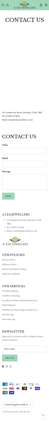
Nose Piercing (8, 319)
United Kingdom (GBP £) (16, 404)
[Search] (8, 5)
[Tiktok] (11, 366)
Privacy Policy (9, 259)
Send (8, 196)
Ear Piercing (7, 314)
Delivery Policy (9, 264)
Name (5, 145)
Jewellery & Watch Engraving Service (19, 310)
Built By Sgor (25, 412)
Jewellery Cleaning (11, 295)
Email (5, 158)
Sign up (9, 358)
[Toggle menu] (3, 5)
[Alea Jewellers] (24, 5)
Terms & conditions (11, 274)
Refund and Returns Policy (14, 269)
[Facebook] (3, 366)
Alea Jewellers (13, 412)
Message (6, 171)
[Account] (40, 5)
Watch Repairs (9, 305)
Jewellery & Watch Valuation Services (19, 300)
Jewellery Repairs (10, 291)
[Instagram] (7, 366)
